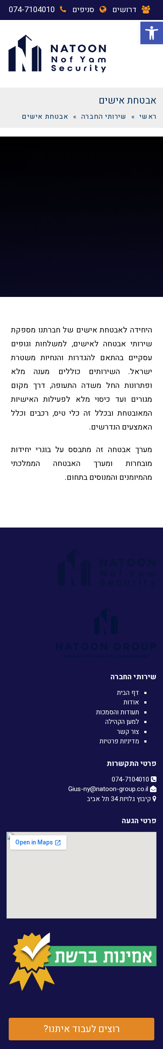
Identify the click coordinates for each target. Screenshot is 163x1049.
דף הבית (128, 692)
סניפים (83, 10)
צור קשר (128, 731)
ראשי (148, 116)
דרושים (124, 10)
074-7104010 (32, 10)
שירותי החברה (103, 116)
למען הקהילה (122, 721)
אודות (131, 702)
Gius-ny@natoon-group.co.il (109, 789)
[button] (151, 33)
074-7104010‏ (131, 779)
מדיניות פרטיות (119, 741)
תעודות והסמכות (117, 712)
